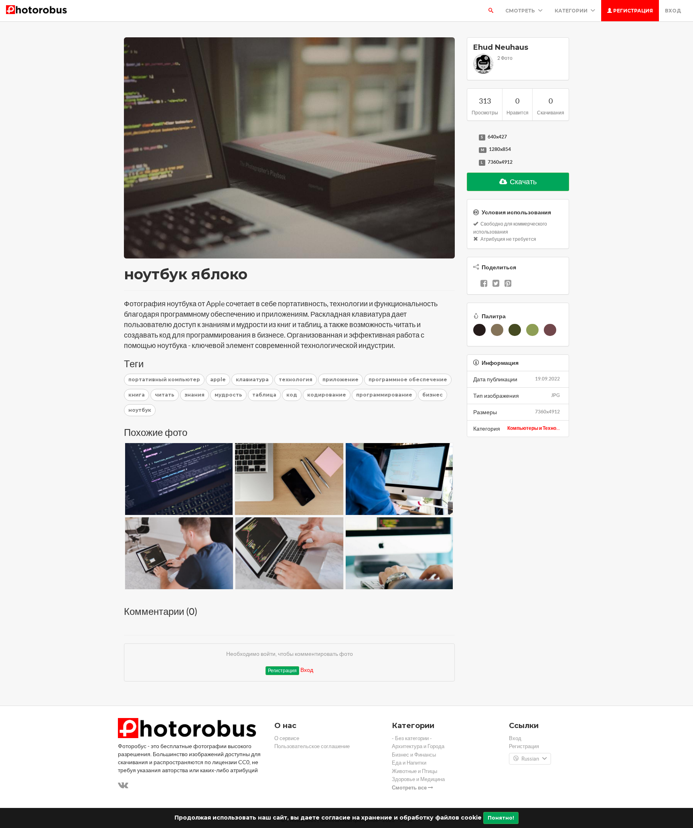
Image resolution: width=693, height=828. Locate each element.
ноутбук (139, 410)
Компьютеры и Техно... (533, 428)
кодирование (326, 395)
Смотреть (520, 11)
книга (136, 395)
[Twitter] (495, 284)
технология (295, 379)
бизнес (432, 395)
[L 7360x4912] (471, 163)
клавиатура (252, 379)
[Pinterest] (508, 284)
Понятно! (501, 818)
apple (218, 379)
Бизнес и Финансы (414, 755)
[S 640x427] (471, 137)
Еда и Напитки (409, 763)
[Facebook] (483, 284)
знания (194, 395)
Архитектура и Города (418, 746)
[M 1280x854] (471, 150)
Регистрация (632, 11)
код (291, 395)
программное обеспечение (408, 379)
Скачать (523, 181)
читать (164, 395)
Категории (572, 11)
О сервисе (286, 738)
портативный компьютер (164, 379)
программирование (384, 395)
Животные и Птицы (414, 771)
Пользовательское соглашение (312, 746)
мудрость (228, 395)
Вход (673, 11)
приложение (340, 379)
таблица (264, 395)
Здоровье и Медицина (418, 779)
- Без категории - (412, 738)
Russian (530, 759)
